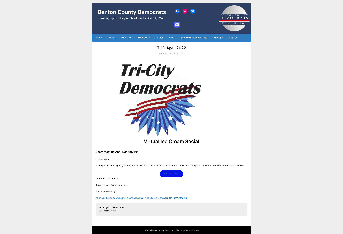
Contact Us (232, 37)
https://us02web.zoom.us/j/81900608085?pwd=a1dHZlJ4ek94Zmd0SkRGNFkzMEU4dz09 (141, 198)
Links (172, 37)
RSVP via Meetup (171, 173)
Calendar (159, 37)
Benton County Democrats (132, 12)
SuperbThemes (192, 230)
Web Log (216, 37)
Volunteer (126, 37)
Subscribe (144, 37)
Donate (111, 37)
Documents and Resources (193, 37)
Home (99, 37)
